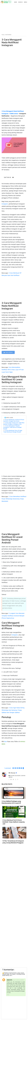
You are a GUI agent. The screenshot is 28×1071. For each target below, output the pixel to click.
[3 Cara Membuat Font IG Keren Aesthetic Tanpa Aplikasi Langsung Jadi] (14, 812)
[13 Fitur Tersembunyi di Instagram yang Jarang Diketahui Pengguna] (14, 832)
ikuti (5, 741)
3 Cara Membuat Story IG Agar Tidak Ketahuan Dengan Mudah (12, 431)
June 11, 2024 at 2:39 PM (18, 980)
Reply (8, 994)
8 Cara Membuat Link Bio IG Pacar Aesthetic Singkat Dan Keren (13, 420)
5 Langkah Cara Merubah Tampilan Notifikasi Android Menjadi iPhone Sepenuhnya (13, 616)
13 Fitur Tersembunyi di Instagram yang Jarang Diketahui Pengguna (13, 842)
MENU (25, 2)
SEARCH (20, 2)
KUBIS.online (14, 113)
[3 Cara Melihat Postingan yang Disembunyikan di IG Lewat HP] (14, 793)
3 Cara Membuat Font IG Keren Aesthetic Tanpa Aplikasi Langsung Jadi (13, 822)
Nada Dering (9, 352)
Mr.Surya (12, 773)
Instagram (5, 204)
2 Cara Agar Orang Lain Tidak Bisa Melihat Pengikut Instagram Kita (13, 423)
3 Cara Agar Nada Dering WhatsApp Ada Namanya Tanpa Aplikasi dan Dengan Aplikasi (13, 710)
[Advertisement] (14, 18)
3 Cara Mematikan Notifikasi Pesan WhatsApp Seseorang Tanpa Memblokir (14, 499)
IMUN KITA (9, 980)
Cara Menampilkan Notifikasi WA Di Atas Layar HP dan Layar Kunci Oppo (13, 370)
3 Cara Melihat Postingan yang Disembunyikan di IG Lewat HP (11, 802)
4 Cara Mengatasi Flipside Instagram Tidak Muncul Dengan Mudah (12, 427)
